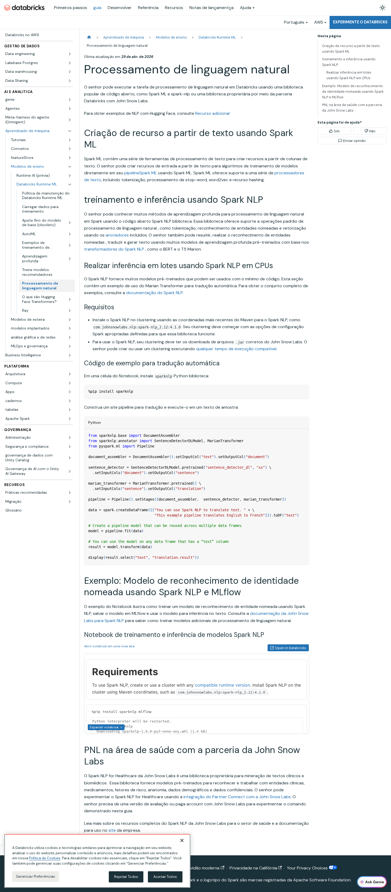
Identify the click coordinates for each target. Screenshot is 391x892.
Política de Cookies (44, 858)
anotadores (117, 235)
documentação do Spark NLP (154, 292)
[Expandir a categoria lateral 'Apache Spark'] (69, 419)
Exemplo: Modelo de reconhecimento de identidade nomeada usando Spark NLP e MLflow (353, 91)
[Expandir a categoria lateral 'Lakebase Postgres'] (69, 63)
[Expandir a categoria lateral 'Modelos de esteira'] (69, 320)
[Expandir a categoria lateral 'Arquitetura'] (69, 374)
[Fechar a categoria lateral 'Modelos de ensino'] (69, 167)
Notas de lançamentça (211, 7)
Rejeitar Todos (126, 876)
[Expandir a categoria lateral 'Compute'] (69, 383)
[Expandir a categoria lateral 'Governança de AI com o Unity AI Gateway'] (69, 471)
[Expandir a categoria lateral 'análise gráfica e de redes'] (69, 337)
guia (97, 7)
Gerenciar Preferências (35, 876)
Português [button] (294, 22)
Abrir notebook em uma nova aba (109, 646)
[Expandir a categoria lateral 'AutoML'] (69, 234)
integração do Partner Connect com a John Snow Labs (237, 797)
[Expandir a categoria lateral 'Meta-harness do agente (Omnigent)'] (69, 119)
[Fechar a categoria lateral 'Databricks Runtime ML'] (69, 184)
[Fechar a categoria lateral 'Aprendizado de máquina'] (69, 131)
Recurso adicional (212, 113)
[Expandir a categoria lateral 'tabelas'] (69, 410)
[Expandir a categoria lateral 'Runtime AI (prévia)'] (69, 176)
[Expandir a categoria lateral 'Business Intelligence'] (69, 355)
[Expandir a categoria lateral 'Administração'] (69, 438)
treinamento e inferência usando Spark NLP (349, 62)
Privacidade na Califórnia (253, 868)
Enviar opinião (354, 140)
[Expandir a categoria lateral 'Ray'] (69, 311)
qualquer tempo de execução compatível (236, 349)
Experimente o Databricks (360, 22)
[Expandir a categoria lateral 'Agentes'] (69, 109)
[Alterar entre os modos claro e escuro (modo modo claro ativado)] (382, 7)
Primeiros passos (70, 7)
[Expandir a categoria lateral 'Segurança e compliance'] (69, 447)
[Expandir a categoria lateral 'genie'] (69, 100)
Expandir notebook (104, 727)
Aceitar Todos (165, 876)
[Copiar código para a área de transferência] (302, 391)
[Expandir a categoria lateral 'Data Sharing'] (69, 81)
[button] (41, 140)
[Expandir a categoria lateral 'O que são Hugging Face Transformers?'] (69, 299)
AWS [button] (318, 22)
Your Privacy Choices (308, 868)
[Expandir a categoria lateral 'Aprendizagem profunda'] (69, 258)
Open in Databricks (290, 648)
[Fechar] (182, 840)
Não (372, 131)
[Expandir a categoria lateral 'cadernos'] (69, 401)
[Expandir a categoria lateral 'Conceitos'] (69, 149)
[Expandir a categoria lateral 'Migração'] (69, 502)
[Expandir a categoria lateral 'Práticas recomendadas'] (69, 493)
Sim (337, 131)
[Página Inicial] (89, 37)
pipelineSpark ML (140, 173)
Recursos (174, 7)
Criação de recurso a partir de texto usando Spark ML (351, 49)
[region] (97, 861)
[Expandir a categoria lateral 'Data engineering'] (69, 54)
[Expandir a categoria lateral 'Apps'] (69, 392)
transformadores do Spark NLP (114, 249)
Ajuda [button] (245, 7)
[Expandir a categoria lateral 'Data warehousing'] (69, 72)
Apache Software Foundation (322, 880)
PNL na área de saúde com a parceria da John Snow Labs (352, 108)
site (112, 830)
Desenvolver (120, 7)
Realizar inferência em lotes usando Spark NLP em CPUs (348, 75)
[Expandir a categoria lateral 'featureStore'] (69, 158)
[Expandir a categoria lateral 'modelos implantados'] (69, 328)
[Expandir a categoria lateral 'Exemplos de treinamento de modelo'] (69, 245)
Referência (148, 7)
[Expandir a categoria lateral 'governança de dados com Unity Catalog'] (69, 457)
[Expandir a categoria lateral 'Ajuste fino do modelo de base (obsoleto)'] (69, 223)
